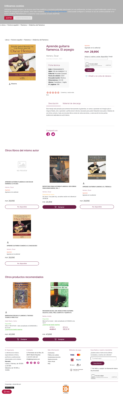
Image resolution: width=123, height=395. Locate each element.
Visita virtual (51, 361)
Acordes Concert (61, 73)
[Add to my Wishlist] (86, 76)
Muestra (14, 84)
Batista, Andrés (47, 316)
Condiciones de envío (54, 357)
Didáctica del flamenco (37, 25)
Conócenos (51, 352)
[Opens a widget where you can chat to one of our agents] (7, 392)
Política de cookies (53, 355)
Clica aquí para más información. (56, 11)
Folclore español (13, 25)
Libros (3, 25)
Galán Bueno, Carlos (11, 321)
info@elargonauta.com (33, 359)
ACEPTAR (9, 18)
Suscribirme (97, 363)
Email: (111, 56)
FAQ (49, 363)
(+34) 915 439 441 (32, 357)
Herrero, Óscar (9, 187)
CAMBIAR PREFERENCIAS (23, 18)
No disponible (22, 207)
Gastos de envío (52, 359)
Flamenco (24, 25)
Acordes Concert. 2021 (54, 59)
